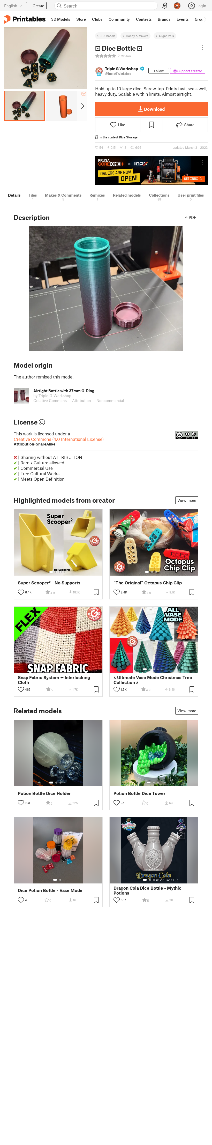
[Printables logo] (25, 19)
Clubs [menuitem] (97, 19)
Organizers (166, 36)
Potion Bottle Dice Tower (139, 793)
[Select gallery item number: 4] (65, 572)
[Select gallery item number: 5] (66, 669)
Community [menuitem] (119, 19)
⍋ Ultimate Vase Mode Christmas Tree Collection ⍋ (152, 680)
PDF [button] (192, 217)
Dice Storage (128, 137)
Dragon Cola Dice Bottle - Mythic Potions (147, 890)
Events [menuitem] (182, 19)
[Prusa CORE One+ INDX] (151, 170)
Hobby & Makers (137, 36)
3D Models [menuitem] (60, 19)
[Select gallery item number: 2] (56, 572)
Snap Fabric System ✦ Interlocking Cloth (54, 680)
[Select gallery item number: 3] (60, 572)
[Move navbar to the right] (204, 19)
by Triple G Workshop (52, 395)
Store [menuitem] (81, 19)
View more (186, 500)
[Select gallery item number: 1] (51, 572)
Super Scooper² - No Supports (49, 582)
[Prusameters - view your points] (177, 5)
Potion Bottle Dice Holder (44, 793)
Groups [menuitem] (201, 19)
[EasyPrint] (165, 5)
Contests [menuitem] (144, 19)
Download (154, 108)
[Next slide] (82, 106)
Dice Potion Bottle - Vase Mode (50, 890)
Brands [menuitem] (164, 19)
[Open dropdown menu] (203, 47)
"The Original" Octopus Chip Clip (147, 582)
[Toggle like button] (21, 592)
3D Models (108, 36)
